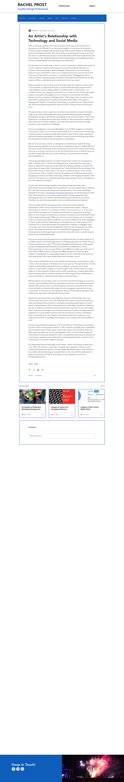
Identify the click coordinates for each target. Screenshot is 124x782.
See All (103, 386)
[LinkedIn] (22, 769)
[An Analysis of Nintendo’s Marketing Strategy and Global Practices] (33, 396)
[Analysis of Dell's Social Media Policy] (91, 396)
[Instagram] (18, 769)
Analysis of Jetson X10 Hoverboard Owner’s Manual (59, 408)
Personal (65, 18)
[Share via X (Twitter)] (34, 370)
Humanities (32, 18)
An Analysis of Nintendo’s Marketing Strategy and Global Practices (31, 408)
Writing (41, 18)
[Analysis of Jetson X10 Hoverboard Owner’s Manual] (62, 396)
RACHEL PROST (32, 4)
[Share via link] (42, 370)
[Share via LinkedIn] (38, 370)
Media (50, 18)
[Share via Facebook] (29, 370)
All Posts (22, 18)
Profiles (73, 18)
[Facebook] (13, 769)
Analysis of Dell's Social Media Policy (89, 408)
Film (57, 18)
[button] (102, 18)
